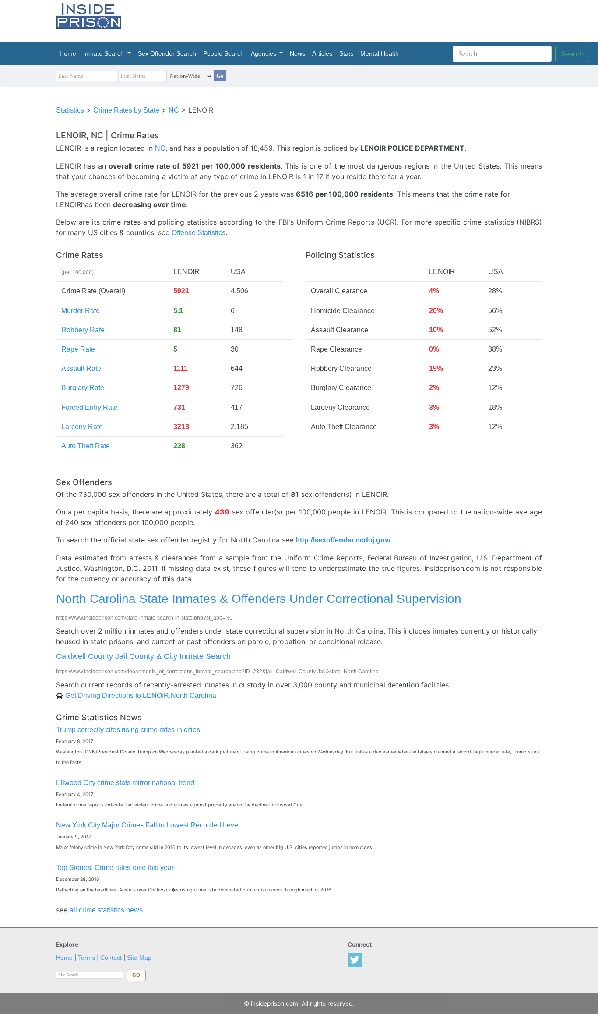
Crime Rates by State (126, 110)
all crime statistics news (106, 910)
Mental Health (379, 53)
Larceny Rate (82, 426)
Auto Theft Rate (85, 446)
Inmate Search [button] (104, 53)
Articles (322, 53)
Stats (346, 53)
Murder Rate (80, 310)
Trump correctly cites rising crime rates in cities (128, 729)
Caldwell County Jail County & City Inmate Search (143, 656)
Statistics (70, 110)
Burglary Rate (82, 387)
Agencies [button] (264, 53)
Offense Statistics (198, 232)
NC (174, 110)
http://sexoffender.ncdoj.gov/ (342, 540)
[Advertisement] (340, 19)
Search (572, 53)
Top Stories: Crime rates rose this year (115, 867)
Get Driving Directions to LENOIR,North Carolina (140, 695)
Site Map (139, 957)
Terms (86, 957)
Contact (111, 957)
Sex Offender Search (167, 53)
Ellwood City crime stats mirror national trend (125, 782)
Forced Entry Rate (89, 407)
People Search (223, 53)
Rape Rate (78, 349)
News (297, 53)
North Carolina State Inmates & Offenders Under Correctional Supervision (258, 599)
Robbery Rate (83, 330)
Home (70, 53)
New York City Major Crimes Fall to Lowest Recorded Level (148, 825)
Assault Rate (81, 368)
